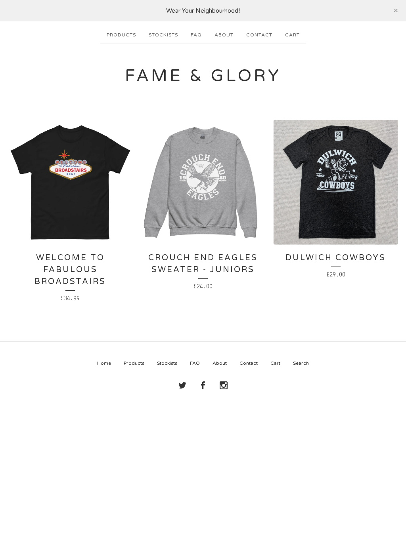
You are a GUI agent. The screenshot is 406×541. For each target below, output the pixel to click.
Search (301, 363)
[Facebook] (203, 385)
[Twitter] (182, 385)
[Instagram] (223, 385)
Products (121, 35)
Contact (259, 35)
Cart (292, 35)
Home (104, 363)
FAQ (196, 35)
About (224, 35)
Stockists (163, 35)
